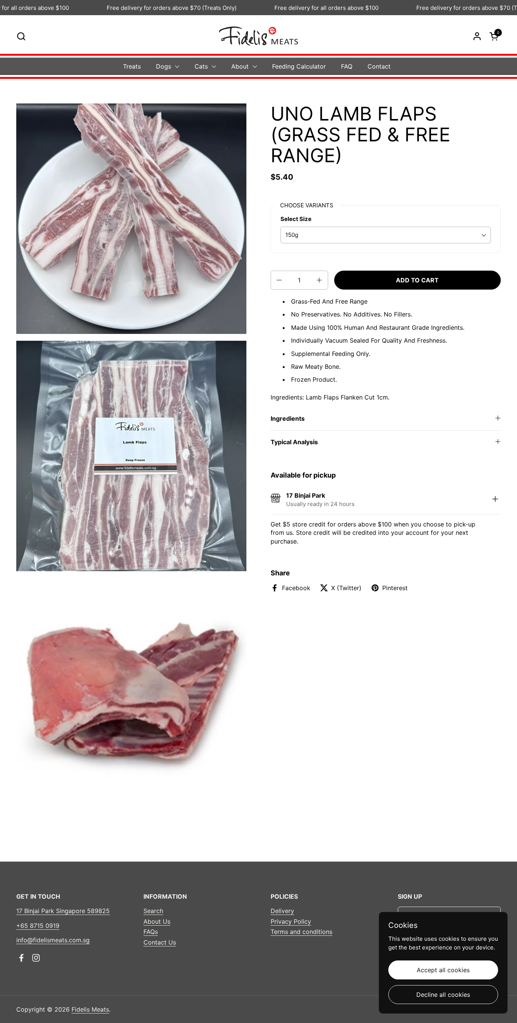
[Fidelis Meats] (258, 36)
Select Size (295, 218)
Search (153, 911)
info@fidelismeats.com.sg (53, 940)
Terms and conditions (301, 931)
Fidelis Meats (90, 1009)
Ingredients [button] (288, 418)
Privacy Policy (291, 921)
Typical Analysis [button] (294, 442)
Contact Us (159, 942)
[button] (21, 36)
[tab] (495, 499)
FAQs (150, 931)
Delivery (282, 911)
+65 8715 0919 (37, 925)
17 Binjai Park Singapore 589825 (63, 911)
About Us (156, 921)
